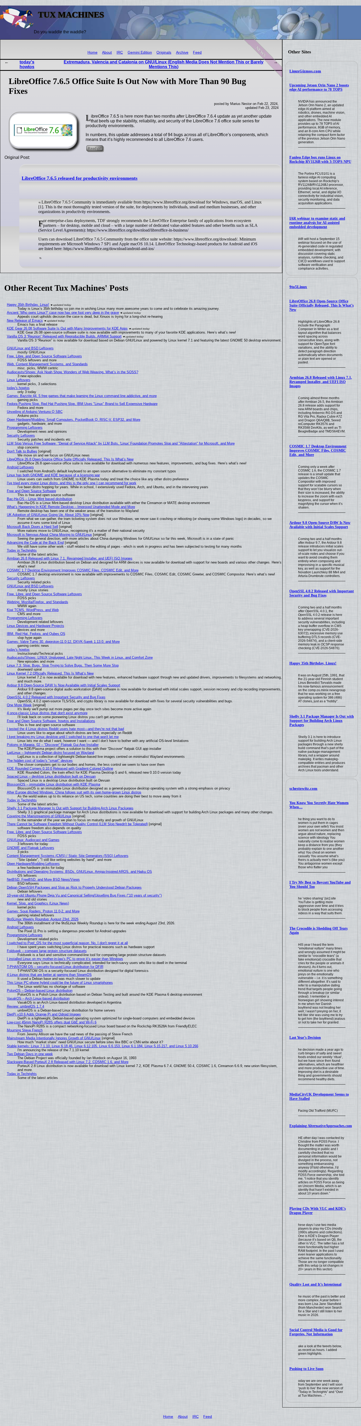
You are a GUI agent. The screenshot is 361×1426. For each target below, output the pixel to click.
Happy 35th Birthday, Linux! (312, 663)
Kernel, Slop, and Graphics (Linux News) (38, 903)
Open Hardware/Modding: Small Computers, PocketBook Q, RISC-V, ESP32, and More (73, 420)
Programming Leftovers (25, 428)
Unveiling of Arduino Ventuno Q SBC (35, 412)
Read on (95, 148)
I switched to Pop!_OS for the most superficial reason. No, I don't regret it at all (67, 943)
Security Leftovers (21, 435)
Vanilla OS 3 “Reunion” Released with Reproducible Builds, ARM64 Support (64, 336)
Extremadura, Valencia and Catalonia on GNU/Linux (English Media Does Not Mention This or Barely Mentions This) (163, 64)
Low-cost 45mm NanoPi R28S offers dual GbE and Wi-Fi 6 (51, 1022)
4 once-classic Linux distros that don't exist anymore (47, 713)
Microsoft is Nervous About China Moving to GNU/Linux (49, 535)
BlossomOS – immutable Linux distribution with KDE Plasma (53, 784)
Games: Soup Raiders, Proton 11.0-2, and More (43, 911)
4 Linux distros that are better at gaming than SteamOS (49, 975)
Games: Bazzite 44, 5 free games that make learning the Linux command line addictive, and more (82, 396)
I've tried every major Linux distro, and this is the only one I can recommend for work (71, 483)
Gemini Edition (140, 52)
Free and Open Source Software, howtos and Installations (51, 721)
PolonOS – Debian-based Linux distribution (39, 991)
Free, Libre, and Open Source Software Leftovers (44, 356)
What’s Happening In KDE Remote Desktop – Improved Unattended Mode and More (71, 507)
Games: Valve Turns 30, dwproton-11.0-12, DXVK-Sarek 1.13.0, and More (63, 642)
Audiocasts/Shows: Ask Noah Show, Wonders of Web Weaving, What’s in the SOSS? (72, 372)
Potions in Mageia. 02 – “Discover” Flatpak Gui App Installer (53, 745)
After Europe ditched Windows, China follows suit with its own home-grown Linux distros (74, 792)
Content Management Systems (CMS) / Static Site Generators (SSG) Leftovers (67, 856)
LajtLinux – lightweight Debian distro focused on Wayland (50, 753)
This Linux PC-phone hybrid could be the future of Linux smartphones (60, 983)
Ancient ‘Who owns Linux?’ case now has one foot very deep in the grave (63, 313)
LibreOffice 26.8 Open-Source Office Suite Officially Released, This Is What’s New (321, 305)
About (107, 52)
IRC (120, 52)
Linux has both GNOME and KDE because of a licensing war (53, 475)
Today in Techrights (22, 550)
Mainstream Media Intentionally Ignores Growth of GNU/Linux (54, 1038)
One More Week (19, 705)
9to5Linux (298, 287)
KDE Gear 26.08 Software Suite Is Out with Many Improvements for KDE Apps (67, 328)
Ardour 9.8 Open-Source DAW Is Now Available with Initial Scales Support (319, 525)
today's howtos (27, 64)
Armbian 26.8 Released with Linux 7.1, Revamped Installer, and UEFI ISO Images (320, 382)
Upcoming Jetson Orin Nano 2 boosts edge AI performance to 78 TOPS (319, 87)
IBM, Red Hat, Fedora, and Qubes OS (36, 634)
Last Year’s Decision (305, 1038)
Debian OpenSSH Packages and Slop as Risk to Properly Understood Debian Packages (74, 887)
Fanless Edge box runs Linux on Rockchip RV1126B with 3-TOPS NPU (320, 159)
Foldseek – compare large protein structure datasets (47, 951)
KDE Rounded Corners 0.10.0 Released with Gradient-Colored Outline (60, 768)
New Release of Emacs (25, 320)
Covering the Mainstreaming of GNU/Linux (39, 816)
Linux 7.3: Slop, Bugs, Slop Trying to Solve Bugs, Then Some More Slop (63, 665)
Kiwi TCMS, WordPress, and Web (33, 610)
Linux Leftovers (18, 380)
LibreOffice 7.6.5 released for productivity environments (79, 178)
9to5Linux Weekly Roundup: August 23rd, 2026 (42, 919)
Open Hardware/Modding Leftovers (33, 864)
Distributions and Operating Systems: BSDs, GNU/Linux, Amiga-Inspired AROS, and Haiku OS (79, 872)
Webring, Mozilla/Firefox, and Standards (37, 602)
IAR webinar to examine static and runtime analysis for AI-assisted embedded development (317, 222)
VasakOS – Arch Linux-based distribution (38, 998)
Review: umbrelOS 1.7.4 (25, 1006)
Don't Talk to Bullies (22, 451)
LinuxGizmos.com (305, 71)
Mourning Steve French (25, 1030)
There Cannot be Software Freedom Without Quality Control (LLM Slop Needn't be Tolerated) (77, 824)
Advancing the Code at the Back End (35, 542)
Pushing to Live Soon (306, 1369)
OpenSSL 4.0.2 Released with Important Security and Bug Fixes (321, 593)
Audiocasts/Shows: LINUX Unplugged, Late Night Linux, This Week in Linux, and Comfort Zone (80, 657)
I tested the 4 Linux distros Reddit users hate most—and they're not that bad (65, 729)
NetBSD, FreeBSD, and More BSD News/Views (43, 880)
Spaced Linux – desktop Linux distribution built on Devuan (51, 776)
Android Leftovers (20, 467)
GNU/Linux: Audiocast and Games (33, 840)
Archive (182, 52)
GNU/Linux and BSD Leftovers (30, 348)
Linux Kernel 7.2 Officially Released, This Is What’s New (50, 673)
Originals (163, 52)
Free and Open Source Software (31, 491)
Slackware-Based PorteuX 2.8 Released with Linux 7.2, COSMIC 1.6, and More (67, 1062)
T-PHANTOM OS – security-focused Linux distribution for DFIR (55, 967)
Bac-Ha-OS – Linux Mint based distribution (39, 499)
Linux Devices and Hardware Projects (35, 626)
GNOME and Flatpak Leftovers (30, 848)
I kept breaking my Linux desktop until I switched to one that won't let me (63, 737)
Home (92, 52)
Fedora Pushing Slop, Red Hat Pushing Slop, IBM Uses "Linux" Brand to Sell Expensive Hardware (82, 404)
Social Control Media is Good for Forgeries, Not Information (316, 1332)
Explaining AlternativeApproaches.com (320, 1126)
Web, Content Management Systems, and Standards (47, 364)
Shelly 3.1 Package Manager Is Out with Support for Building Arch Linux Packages (321, 720)
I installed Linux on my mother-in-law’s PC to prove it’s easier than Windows (65, 959)
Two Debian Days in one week (30, 1054)
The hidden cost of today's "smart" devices (40, 761)
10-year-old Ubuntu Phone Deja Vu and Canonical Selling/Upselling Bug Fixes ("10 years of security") (84, 895)
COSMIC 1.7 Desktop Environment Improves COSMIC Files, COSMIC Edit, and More (317, 450)
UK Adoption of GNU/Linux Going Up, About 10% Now (48, 515)
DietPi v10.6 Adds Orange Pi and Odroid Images (44, 1014)
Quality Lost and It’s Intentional (315, 1284)
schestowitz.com (303, 788)
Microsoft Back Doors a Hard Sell (32, 527)
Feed (197, 52)
